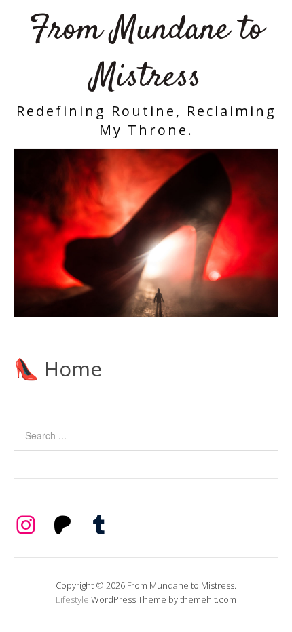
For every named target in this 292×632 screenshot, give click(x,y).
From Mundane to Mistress (146, 54)
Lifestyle (72, 599)
